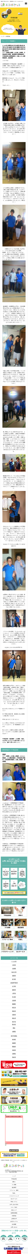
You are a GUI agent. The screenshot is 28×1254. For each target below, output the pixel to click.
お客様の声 (14, 1218)
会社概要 (14, 1224)
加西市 (18, 45)
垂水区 (21, 45)
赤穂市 (22, 49)
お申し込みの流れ (14, 1204)
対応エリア (14, 1210)
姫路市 (10, 47)
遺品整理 (14, 1187)
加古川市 (13, 45)
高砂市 (7, 50)
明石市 (22, 47)
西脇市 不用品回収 (17, 757)
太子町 (7, 47)
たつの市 (4, 45)
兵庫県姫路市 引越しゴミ (16, 56)
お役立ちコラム (14, 1221)
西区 (14, 1028)
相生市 (14, 1018)
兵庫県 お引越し (14, 52)
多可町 (14, 979)
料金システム (14, 1201)
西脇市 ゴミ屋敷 (7, 757)
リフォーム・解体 (14, 1190)
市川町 (14, 47)
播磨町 (18, 47)
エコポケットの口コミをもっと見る (13, 1116)
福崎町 (14, 49)
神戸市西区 (14, 1036)
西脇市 (18, 49)
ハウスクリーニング (14, 1196)
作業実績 (14, 1215)
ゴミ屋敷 (14, 1184)
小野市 (14, 993)
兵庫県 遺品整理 (12, 54)
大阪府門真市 (14, 982)
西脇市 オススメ (20, 756)
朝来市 (14, 1011)
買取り (14, 1181)
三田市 (14, 965)
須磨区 (14, 1031)
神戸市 (7, 49)
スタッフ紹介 (14, 1207)
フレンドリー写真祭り (9, 41)
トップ (2, 36)
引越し (14, 1193)
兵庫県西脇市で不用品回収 (10, 750)
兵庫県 (9, 45)
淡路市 (14, 1014)
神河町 (10, 49)
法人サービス (14, 1198)
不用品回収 (14, 1179)
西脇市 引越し (15, 759)
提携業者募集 (14, 1213)
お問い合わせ (14, 1227)
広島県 (14, 1000)
